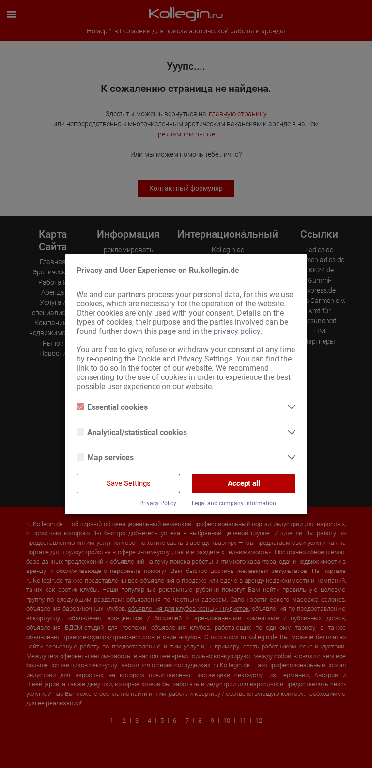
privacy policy (237, 331)
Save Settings (129, 483)
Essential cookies (117, 407)
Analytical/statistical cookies (137, 432)
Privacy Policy (158, 503)
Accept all (244, 483)
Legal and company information (234, 503)
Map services (110, 457)
